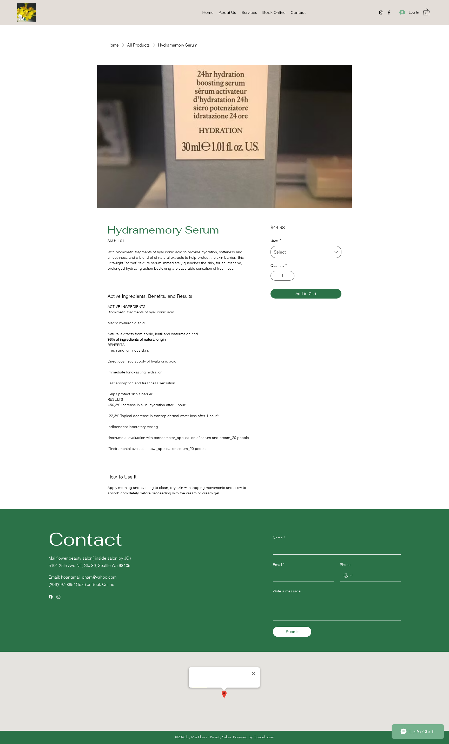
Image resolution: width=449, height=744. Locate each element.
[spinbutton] (282, 275)
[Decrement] (274, 275)
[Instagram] (381, 12)
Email (278, 564)
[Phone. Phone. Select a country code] (348, 575)
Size (275, 240)
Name (279, 537)
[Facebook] (389, 12)
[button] (426, 12)
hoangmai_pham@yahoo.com (88, 577)
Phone (345, 564)
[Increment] (290, 275)
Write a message (287, 591)
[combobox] (305, 252)
